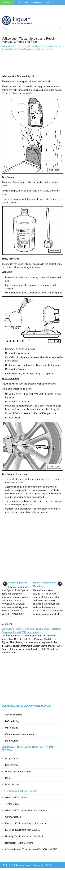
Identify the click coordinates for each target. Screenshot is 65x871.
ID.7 (4, 13)
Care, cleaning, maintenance (19, 734)
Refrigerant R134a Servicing (19, 843)
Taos (13, 13)
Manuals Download (43, 3)
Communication (13, 817)
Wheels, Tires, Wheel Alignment (23, 49)
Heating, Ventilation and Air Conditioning (25, 836)
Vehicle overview (13, 714)
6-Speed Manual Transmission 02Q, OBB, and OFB (31, 849)
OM (18, 3)
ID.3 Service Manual (13, 8)
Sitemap (35, 13)
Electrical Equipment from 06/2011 (22, 830)
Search (48, 13)
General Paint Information (18, 771)
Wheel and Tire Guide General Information (26, 810)
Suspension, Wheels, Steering (22, 791)
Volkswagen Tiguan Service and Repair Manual (21, 46)
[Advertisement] (32, 62)
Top (23, 13)
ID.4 (55, 8)
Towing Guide (12, 804)
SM (26, 3)
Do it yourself (12, 740)
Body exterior (12, 758)
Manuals (7, 3)
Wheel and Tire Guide (16, 797)
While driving (11, 727)
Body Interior (11, 765)
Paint (7, 778)
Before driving (12, 721)
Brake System (12, 784)
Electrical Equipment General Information (25, 823)
